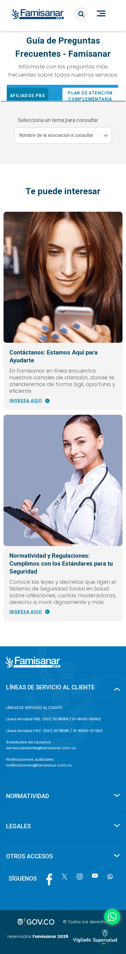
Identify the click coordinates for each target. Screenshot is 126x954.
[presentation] (34, 93)
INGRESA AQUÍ (25, 400)
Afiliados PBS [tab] (27, 95)
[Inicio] (40, 14)
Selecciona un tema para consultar (58, 120)
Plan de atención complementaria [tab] (90, 96)
